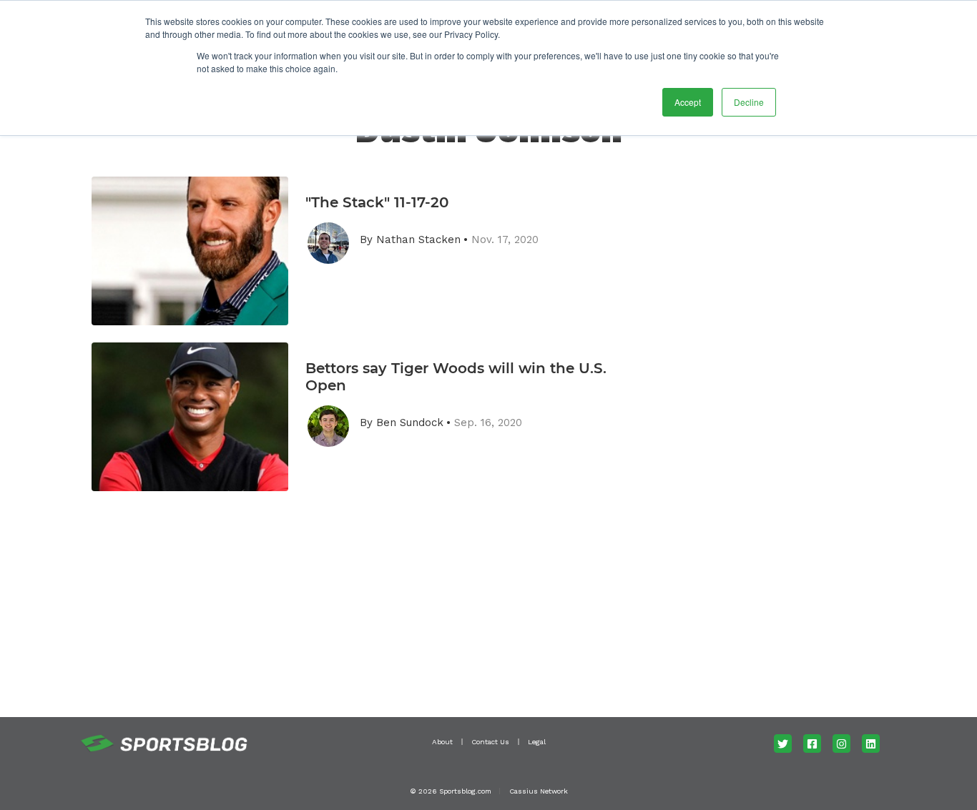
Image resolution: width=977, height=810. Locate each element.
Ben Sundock (409, 422)
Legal (537, 742)
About (442, 742)
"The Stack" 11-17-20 (376, 202)
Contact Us (490, 742)
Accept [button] (687, 102)
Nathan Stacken (418, 239)
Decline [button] (749, 102)
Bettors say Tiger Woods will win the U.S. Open (456, 377)
